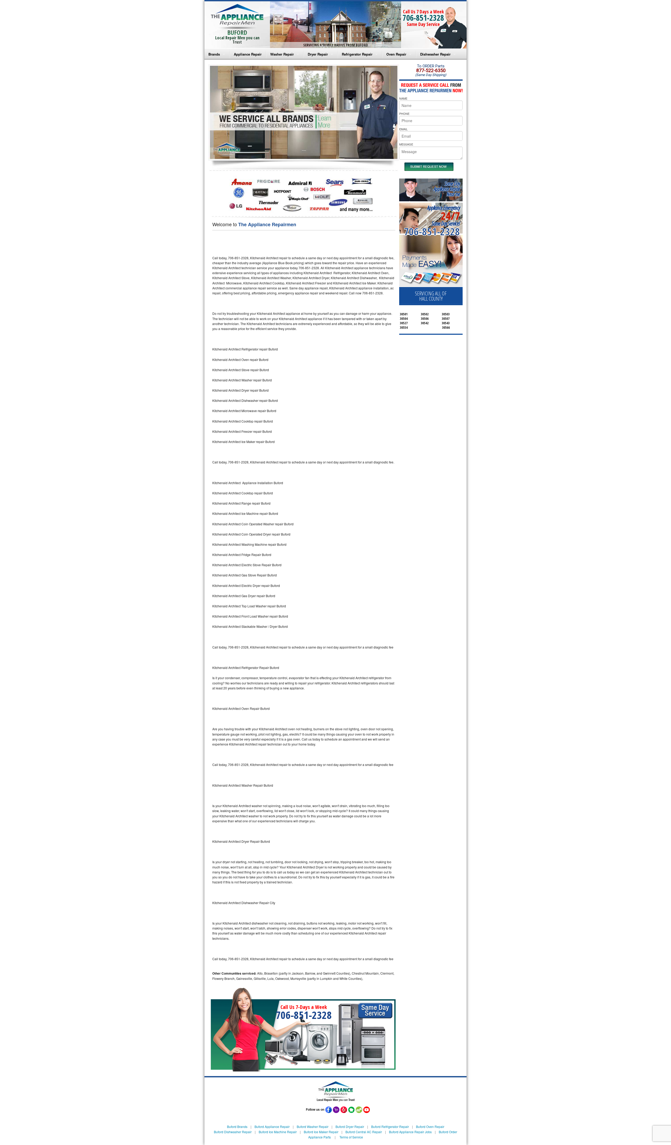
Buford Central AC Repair (363, 1132)
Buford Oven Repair (430, 1126)
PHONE (404, 113)
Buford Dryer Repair (350, 1126)
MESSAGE (406, 144)
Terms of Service (351, 1137)
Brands (214, 54)
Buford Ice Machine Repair (278, 1132)
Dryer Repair (318, 54)
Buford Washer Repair (312, 1126)
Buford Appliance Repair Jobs (410, 1132)
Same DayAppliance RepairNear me (447, 189)
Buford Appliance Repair (272, 1126)
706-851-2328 (423, 17)
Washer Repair (282, 54)
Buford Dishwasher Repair (233, 1132)
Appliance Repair (248, 54)
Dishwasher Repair (435, 54)
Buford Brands (237, 1126)
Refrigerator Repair (357, 54)
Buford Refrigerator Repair (390, 1126)
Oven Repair (396, 54)
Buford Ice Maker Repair (321, 1132)
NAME (403, 98)
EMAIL (403, 129)
